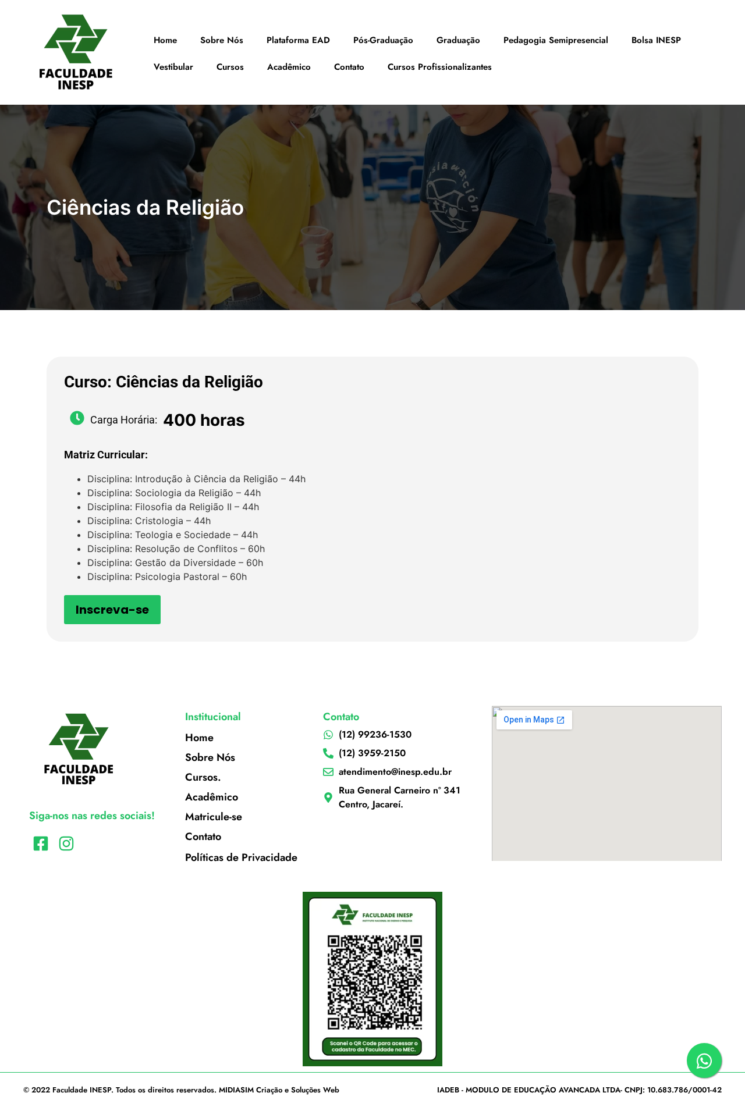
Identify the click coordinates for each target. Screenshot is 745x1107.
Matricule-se (213, 816)
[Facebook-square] (40, 843)
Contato (349, 66)
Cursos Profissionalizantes (440, 66)
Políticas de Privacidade (241, 857)
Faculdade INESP (81, 1089)
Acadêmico (289, 66)
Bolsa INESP (656, 40)
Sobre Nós (221, 40)
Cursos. (203, 777)
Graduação (458, 40)
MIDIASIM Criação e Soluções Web (279, 1089)
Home (165, 40)
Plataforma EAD (298, 40)
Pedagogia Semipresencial (555, 40)
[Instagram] (66, 843)
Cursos (230, 66)
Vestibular (173, 66)
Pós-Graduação (383, 40)
